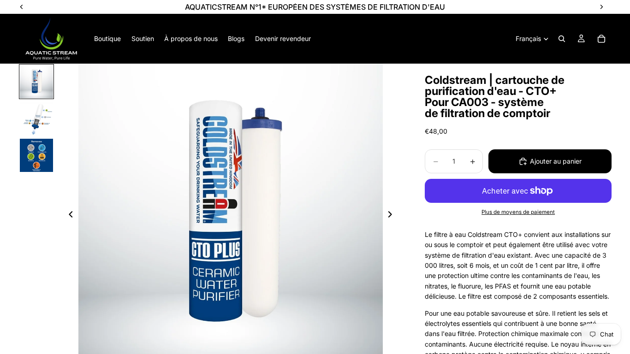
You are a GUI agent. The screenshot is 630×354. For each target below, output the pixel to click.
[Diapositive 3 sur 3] (36, 155)
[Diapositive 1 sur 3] (36, 81)
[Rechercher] (562, 39)
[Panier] (601, 39)
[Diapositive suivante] (392, 216)
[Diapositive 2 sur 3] (36, 118)
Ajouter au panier (556, 161)
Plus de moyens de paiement (518, 212)
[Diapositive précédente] (68, 216)
